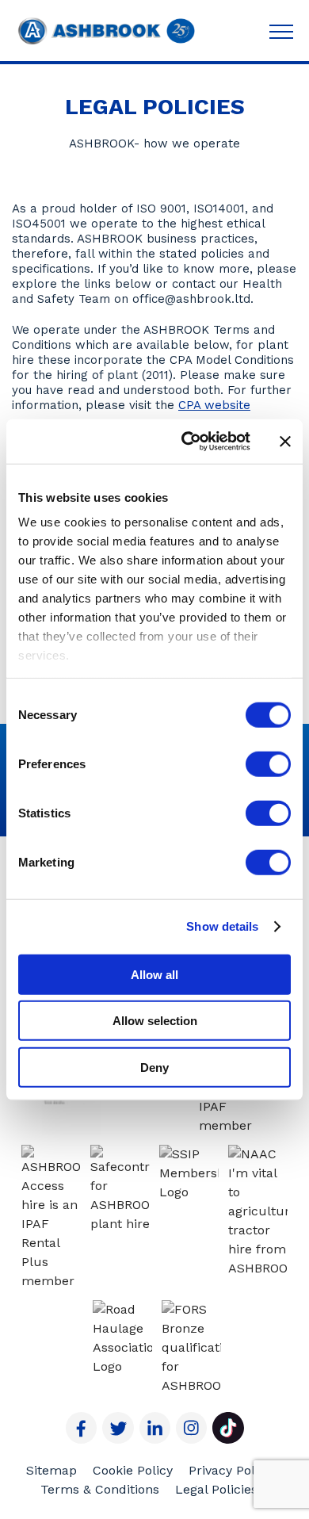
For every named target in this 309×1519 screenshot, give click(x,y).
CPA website (214, 405)
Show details (222, 926)
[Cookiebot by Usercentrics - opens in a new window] (187, 441)
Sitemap (51, 1470)
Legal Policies (216, 1489)
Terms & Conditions (99, 1489)
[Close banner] (285, 441)
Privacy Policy (230, 1470)
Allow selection (155, 1020)
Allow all (154, 974)
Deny (154, 1066)
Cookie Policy (133, 1470)
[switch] (268, 763)
